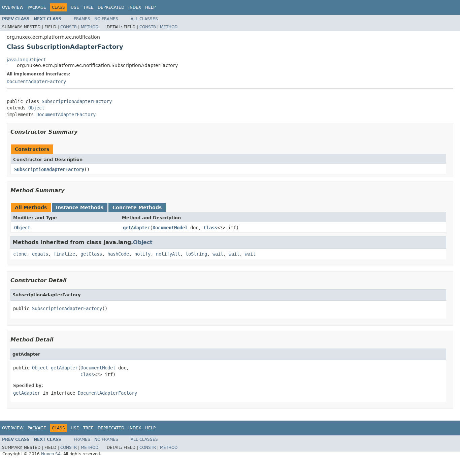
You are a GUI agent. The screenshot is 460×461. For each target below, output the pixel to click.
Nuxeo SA (51, 454)
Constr (68, 27)
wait (217, 254)
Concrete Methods (137, 207)
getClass (91, 254)
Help (150, 7)
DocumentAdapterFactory (36, 81)
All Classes (144, 19)
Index (134, 7)
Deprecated (111, 7)
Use (75, 7)
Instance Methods (79, 207)
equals (40, 254)
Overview (13, 7)
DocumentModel (170, 227)
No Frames (106, 19)
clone (20, 254)
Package (37, 7)
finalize (64, 254)
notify (142, 254)
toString (196, 254)
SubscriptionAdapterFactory (77, 101)
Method (89, 27)
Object (36, 107)
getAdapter (136, 227)
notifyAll (168, 254)
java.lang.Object (26, 59)
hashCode (118, 254)
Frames (82, 19)
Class (210, 227)
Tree (88, 7)
